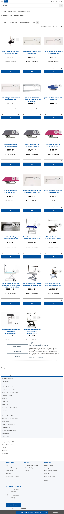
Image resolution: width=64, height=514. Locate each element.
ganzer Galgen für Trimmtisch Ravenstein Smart (53, 52)
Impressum (32, 357)
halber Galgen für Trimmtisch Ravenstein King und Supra (32, 191)
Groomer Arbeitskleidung (8, 416)
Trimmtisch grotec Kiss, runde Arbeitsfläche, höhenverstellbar (11, 331)
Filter (5, 22)
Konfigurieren (17, 351)
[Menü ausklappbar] (2, 1)
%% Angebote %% (6, 453)
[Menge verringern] (2, 68)
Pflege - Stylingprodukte (8, 442)
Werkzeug (4, 439)
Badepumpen (5, 381)
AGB (7, 465)
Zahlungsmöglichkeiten (31, 465)
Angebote (46, 473)
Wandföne (5, 404)
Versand (24, 508)
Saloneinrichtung (6, 375)
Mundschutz (5, 421)
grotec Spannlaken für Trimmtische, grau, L (11, 145)
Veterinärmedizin (6, 372)
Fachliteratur (5, 436)
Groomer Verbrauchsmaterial (10, 419)
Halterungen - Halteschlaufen (10, 393)
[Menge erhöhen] (19, 68)
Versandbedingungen (31, 468)
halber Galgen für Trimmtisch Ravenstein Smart (53, 191)
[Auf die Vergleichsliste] (13, 39)
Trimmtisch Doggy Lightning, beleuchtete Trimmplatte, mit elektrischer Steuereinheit (10, 285)
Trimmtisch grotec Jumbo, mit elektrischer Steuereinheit (53, 284)
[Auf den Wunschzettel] (17, 39)
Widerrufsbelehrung (11, 468)
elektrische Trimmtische (8, 387)
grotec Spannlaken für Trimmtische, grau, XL (32, 145)
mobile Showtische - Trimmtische (11, 390)
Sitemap (27, 470)
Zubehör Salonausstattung (9, 430)
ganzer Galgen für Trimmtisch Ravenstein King (32, 52)
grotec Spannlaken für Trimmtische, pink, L (53, 145)
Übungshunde (5, 433)
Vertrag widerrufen (13, 505)
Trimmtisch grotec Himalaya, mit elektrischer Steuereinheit (32, 284)
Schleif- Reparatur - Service (49, 479)
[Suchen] (61, 5)
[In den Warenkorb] (10, 71)
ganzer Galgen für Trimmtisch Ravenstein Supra (10, 99)
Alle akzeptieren (17, 346)
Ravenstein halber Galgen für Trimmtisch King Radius (11, 238)
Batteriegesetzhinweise (12, 476)
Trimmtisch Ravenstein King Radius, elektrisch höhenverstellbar (32, 331)
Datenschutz (39, 357)
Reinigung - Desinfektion (8, 424)
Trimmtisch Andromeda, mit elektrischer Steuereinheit (32, 238)
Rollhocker (4, 410)
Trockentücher (6, 427)
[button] (52, 1)
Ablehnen (17, 356)
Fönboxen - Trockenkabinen (9, 407)
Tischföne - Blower (7, 395)
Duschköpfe (5, 384)
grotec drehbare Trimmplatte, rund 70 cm (53, 99)
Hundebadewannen (7, 378)
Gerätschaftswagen (7, 413)
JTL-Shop (55, 512)
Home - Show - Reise (7, 445)
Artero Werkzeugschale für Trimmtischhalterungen (10, 52)
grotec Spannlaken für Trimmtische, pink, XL (11, 191)
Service (4, 447)
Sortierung (13, 22)
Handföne (4, 398)
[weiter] (61, 26)
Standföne (5, 401)
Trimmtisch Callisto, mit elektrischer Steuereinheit (53, 238)
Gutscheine (5, 450)
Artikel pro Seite (24, 22)
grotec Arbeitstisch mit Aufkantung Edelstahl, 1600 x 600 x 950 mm (32, 99)
